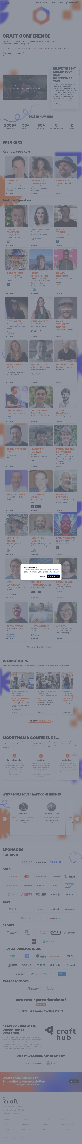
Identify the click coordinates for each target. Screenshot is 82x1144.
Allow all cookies (53, 576)
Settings (42, 576)
